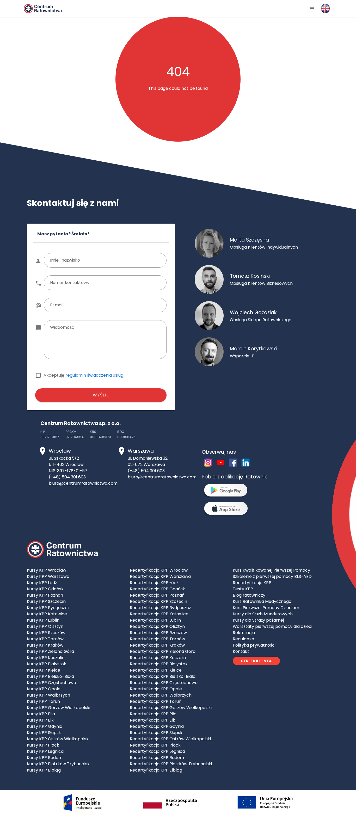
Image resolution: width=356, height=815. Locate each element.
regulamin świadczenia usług (94, 375)
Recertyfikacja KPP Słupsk (156, 733)
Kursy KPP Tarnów (45, 639)
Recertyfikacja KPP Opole (156, 689)
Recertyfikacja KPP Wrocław (159, 570)
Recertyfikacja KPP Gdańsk (157, 589)
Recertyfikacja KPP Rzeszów (158, 633)
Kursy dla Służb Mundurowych (263, 614)
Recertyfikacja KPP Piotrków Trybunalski (171, 764)
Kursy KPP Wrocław (46, 570)
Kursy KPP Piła (41, 714)
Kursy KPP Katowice (47, 614)
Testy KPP (243, 589)
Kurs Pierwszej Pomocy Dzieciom (266, 608)
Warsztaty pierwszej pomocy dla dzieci (272, 626)
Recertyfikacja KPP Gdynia (157, 726)
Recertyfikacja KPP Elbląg (156, 770)
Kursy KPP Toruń (43, 701)
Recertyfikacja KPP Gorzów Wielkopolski (171, 708)
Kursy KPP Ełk (40, 720)
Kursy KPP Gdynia (44, 726)
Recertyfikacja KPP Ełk (152, 720)
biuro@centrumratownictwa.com (83, 483)
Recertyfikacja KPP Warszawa (160, 576)
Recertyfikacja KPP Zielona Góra (162, 651)
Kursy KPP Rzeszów (46, 633)
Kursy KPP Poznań (45, 595)
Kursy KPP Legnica (45, 751)
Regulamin (243, 639)
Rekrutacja (244, 633)
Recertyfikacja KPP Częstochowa (164, 683)
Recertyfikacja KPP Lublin (155, 620)
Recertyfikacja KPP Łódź (154, 583)
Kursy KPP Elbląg (44, 770)
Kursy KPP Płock (43, 745)
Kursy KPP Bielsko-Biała (50, 676)
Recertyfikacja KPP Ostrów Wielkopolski (170, 739)
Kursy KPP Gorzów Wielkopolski (58, 708)
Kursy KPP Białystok (46, 664)
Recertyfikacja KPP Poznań (157, 595)
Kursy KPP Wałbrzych (48, 695)
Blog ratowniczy (249, 595)
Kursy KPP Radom (45, 758)
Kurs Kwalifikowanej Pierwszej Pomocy (271, 570)
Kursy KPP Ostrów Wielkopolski (58, 739)
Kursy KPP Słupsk (44, 733)
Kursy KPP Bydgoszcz (48, 608)
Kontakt (241, 651)
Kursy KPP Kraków (45, 645)
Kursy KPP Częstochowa (51, 683)
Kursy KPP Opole (43, 689)
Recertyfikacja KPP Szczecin (158, 601)
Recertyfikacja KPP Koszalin (158, 658)
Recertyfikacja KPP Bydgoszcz (160, 608)
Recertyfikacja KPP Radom (157, 758)
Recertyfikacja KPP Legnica (157, 751)
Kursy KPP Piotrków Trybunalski (58, 764)
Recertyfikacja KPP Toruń (155, 701)
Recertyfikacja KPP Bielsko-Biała (162, 676)
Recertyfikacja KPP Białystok (159, 664)
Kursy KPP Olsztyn (45, 626)
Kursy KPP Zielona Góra (50, 651)
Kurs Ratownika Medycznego (262, 601)
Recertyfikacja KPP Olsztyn (157, 626)
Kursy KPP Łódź (42, 583)
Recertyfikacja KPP (252, 583)
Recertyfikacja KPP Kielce (156, 670)
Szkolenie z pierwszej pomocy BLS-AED (272, 576)
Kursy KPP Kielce (43, 670)
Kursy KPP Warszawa (48, 576)
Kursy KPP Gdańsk (45, 589)
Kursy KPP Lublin (43, 620)
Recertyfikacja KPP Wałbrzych (161, 695)
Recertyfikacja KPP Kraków (157, 645)
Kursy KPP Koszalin (45, 658)
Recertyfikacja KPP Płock (155, 745)
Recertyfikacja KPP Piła (153, 714)
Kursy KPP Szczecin (46, 601)
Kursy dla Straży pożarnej (258, 620)
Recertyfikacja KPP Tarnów (157, 639)
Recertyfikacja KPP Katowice (159, 614)
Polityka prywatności (254, 645)
